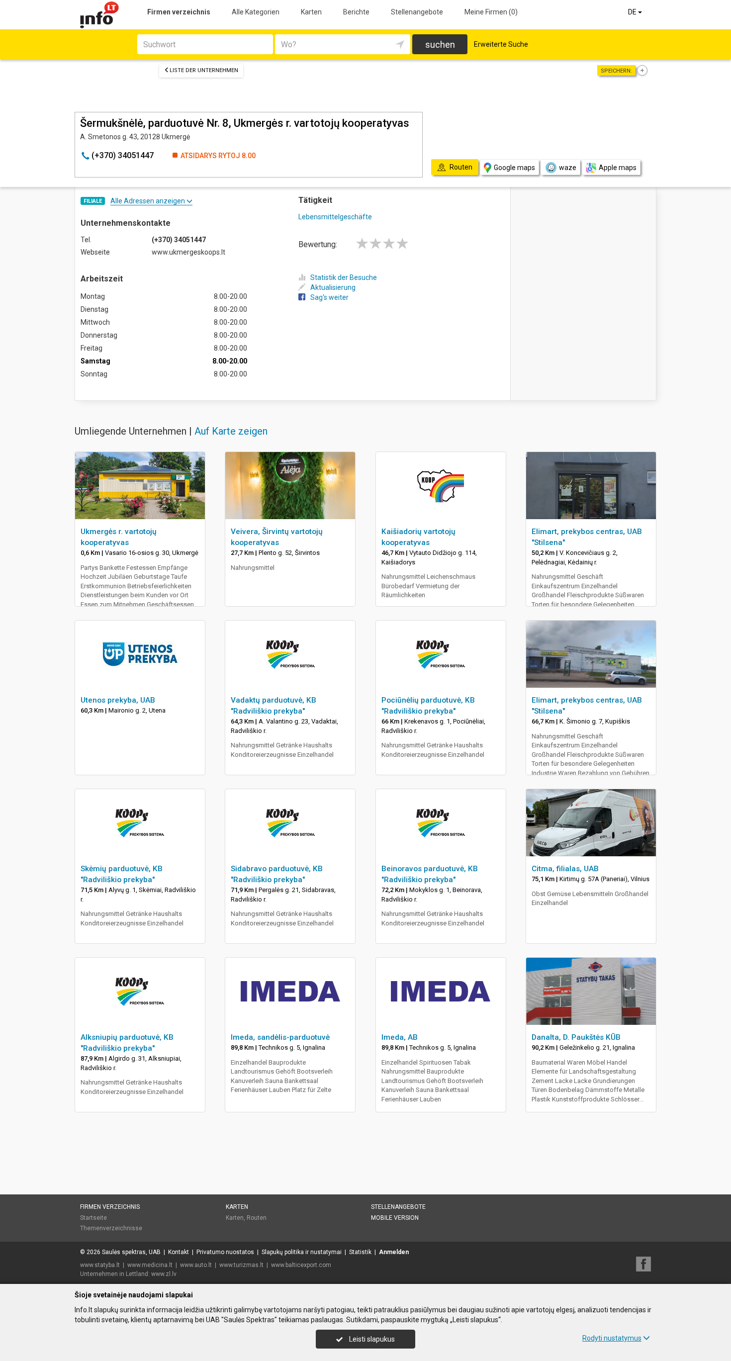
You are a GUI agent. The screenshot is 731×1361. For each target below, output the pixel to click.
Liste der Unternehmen (204, 70)
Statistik (360, 1252)
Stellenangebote (417, 12)
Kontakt (178, 1252)
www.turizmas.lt (241, 1265)
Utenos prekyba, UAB (118, 700)
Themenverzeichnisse (111, 1228)
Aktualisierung (333, 287)
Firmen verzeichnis (178, 12)
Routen (257, 1217)
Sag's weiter (329, 297)
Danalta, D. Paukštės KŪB (576, 1037)
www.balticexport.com (301, 1265)
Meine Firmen (491, 12)
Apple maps (618, 168)
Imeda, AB (399, 1037)
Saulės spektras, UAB (131, 1252)
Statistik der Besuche (343, 277)
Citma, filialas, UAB (565, 868)
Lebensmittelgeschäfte (335, 217)
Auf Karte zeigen (231, 431)
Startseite (93, 1217)
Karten (311, 12)
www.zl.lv (164, 1273)
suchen (440, 44)
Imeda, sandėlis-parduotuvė (280, 1037)
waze (567, 168)
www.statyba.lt (100, 1265)
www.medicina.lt (150, 1265)
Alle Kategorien (255, 12)
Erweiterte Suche (501, 44)
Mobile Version (395, 1217)
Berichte (356, 12)
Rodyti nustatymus (611, 1338)
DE (633, 12)
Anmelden (394, 1252)
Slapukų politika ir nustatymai (302, 1252)
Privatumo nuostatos (225, 1252)
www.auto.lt (196, 1265)
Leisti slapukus (371, 1339)
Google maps (514, 168)
